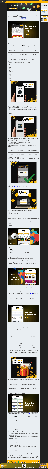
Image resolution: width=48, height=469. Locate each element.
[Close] (47, 463)
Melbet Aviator (31, 293)
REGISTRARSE (44, 10)
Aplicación (7, 0)
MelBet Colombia (11, 63)
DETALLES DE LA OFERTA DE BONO (13, 8)
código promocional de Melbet (19, 391)
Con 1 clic (43, 5)
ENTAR (43, 0)
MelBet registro (16, 186)
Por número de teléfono (45, 5)
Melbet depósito (29, 413)
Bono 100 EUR (11, 0)
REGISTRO (40, 0)
